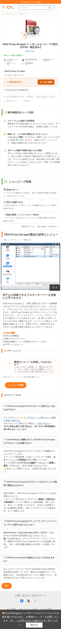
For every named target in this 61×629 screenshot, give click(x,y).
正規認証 (26, 101)
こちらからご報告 (15, 137)
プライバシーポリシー (32, 620)
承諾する (34, 625)
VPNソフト (24, 14)
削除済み (46, 61)
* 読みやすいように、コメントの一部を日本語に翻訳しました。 (22, 377)
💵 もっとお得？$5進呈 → (14, 55)
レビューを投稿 (15, 385)
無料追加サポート (12, 101)
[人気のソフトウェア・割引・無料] (11, 7)
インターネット (8, 14)
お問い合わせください (45, 96)
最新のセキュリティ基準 (45, 205)
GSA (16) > (30, 51)
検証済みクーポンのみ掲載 (32, 2)
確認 (8, 64)
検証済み (9, 61)
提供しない (28, 61)
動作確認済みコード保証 (21, 112)
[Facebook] (22, 600)
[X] (29, 600)
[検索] (50, 7)
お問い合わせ (43, 423)
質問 (7, 586)
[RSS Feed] (36, 600)
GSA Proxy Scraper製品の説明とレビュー (31, 234)
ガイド (27, 64)
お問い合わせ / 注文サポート (30, 595)
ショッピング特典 (20, 181)
